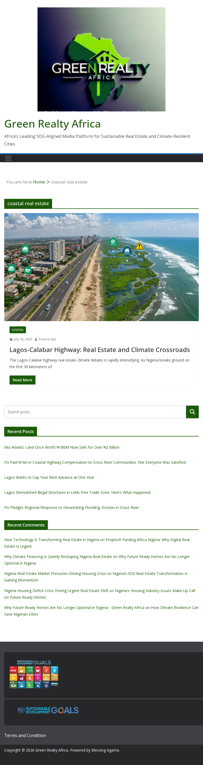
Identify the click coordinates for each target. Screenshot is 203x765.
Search (192, 412)
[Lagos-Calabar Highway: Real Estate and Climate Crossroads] (101, 267)
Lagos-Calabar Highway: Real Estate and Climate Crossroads (100, 349)
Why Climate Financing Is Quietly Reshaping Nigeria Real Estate (58, 556)
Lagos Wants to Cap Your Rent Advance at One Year (49, 477)
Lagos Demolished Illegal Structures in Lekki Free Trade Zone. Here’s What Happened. (77, 492)
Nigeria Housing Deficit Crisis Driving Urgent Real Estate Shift (56, 590)
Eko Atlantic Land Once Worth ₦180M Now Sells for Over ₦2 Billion (61, 447)
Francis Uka (47, 339)
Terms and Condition (25, 735)
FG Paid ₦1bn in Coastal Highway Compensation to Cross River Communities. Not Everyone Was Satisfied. (95, 462)
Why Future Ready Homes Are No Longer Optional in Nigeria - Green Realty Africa (74, 607)
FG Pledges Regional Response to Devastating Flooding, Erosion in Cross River (71, 507)
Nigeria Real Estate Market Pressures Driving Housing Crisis (55, 573)
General (18, 330)
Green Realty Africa (52, 123)
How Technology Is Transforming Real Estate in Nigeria (51, 539)
